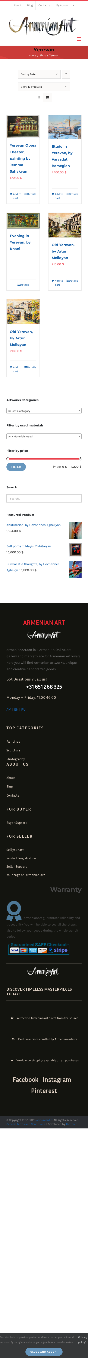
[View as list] (47, 97)
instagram (57, 1079)
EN (16, 709)
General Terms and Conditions (25, 1124)
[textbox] (44, 411)
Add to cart (17, 196)
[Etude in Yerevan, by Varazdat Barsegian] (64, 127)
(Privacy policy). (83, 1339)
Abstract (71, 1124)
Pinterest (44, 1090)
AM (8, 709)
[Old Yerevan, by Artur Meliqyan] (64, 225)
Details (31, 194)
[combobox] (44, 411)
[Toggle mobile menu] (79, 39)
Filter (16, 466)
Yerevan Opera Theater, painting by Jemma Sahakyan (23, 158)
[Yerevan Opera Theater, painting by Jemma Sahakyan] (23, 126)
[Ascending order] (66, 74)
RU (23, 709)
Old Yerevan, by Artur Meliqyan (63, 251)
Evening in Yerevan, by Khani (20, 242)
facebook (25, 1079)
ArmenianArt (44, 1120)
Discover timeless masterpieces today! (39, 991)
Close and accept (44, 1351)
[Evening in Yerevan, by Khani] (23, 220)
